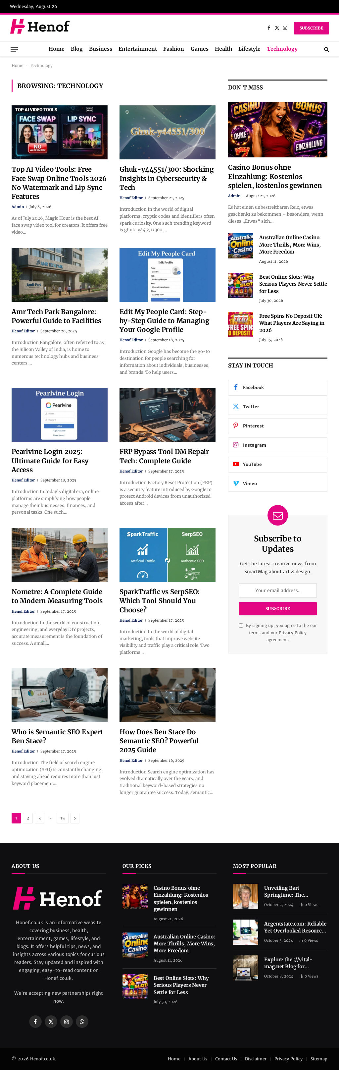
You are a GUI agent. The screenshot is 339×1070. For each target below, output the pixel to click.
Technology (282, 49)
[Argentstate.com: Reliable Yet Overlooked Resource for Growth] (245, 932)
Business (100, 49)
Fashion (173, 49)
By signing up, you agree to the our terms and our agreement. (281, 632)
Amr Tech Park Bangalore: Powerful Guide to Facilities (56, 316)
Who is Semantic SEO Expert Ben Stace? (57, 736)
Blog (77, 49)
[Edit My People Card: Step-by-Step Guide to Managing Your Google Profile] (168, 275)
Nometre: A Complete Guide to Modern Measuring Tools (57, 596)
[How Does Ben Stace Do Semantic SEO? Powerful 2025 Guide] (168, 695)
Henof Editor (131, 198)
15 (62, 818)
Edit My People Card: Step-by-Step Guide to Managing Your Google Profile (164, 321)
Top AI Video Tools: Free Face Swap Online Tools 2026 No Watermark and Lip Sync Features (59, 182)
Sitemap (319, 1059)
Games (200, 49)
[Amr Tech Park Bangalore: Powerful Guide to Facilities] (60, 275)
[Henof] (41, 28)
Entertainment (138, 49)
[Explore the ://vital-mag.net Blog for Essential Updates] (245, 968)
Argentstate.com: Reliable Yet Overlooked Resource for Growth (295, 927)
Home (57, 49)
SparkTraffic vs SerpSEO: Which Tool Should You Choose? (160, 601)
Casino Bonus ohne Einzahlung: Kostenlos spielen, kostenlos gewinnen (275, 176)
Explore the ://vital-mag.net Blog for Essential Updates (288, 963)
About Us (197, 1059)
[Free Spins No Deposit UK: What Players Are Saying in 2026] (240, 324)
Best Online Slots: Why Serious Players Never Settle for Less (293, 284)
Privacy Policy (293, 632)
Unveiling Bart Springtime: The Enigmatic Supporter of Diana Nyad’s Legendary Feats (293, 892)
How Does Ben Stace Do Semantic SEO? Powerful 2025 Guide (159, 741)
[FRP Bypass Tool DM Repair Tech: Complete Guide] (168, 415)
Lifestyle (249, 49)
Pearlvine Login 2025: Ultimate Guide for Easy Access (50, 460)
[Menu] (14, 49)
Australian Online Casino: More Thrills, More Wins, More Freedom (290, 244)
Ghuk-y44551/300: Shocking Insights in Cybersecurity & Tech (167, 178)
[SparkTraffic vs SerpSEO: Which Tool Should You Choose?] (168, 555)
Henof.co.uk (42, 1059)
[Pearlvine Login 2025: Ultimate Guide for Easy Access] (60, 415)
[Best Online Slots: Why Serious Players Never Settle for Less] (240, 285)
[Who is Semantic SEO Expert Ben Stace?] (60, 695)
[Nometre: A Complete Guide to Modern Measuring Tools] (60, 555)
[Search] (326, 49)
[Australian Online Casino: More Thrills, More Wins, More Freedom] (240, 245)
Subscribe (311, 28)
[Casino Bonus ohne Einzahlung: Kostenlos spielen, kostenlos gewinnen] (277, 130)
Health (223, 49)
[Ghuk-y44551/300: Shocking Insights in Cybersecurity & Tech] (168, 132)
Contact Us (226, 1059)
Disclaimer (255, 1059)
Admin (18, 206)
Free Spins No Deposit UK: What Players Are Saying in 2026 (291, 323)
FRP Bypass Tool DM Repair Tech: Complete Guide (164, 456)
